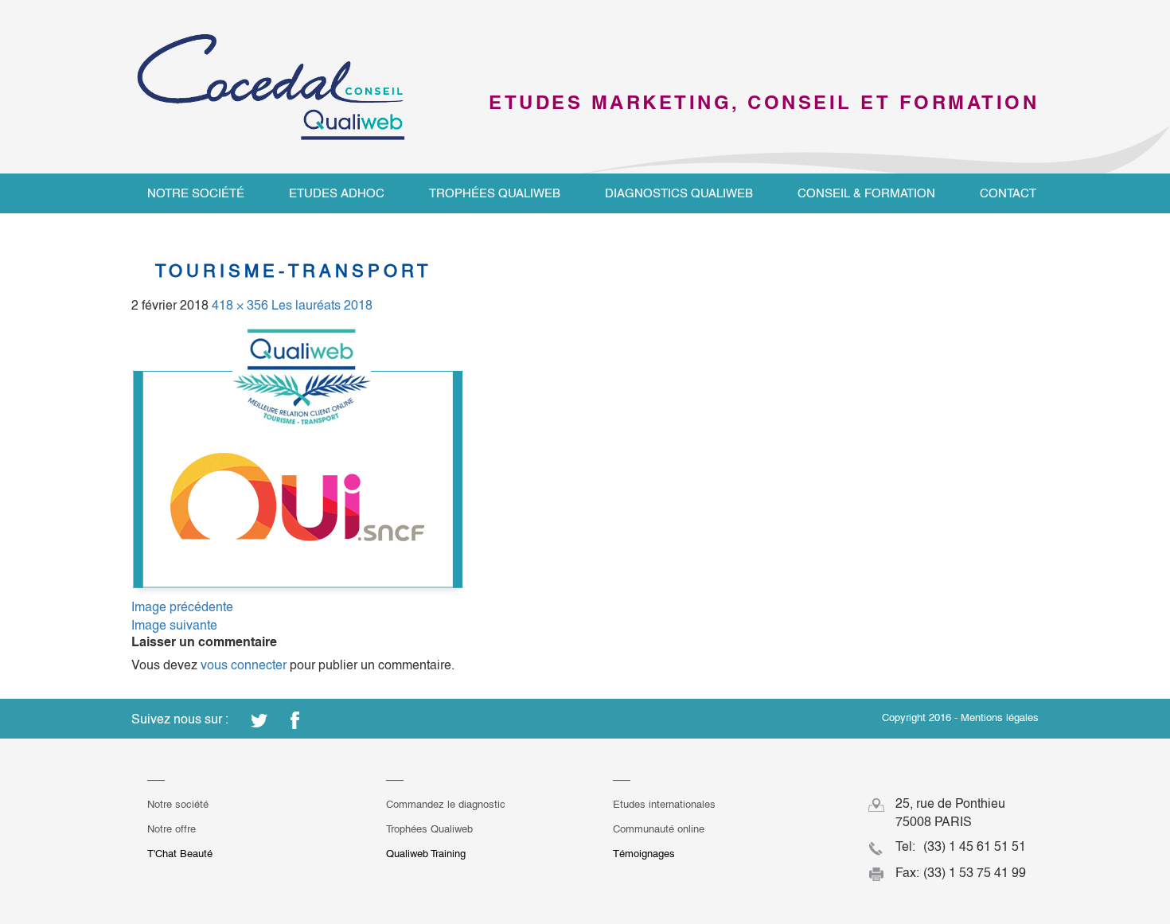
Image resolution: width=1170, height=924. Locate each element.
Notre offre (171, 829)
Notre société (195, 193)
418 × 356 (240, 305)
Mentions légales (1000, 717)
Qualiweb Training (426, 854)
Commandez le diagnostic (445, 804)
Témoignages (644, 854)
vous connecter (244, 665)
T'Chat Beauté (180, 854)
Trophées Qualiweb (494, 193)
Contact (1008, 193)
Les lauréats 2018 (321, 305)
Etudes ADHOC (336, 193)
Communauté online (658, 829)
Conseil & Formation (866, 193)
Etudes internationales (664, 804)
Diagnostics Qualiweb (679, 193)
